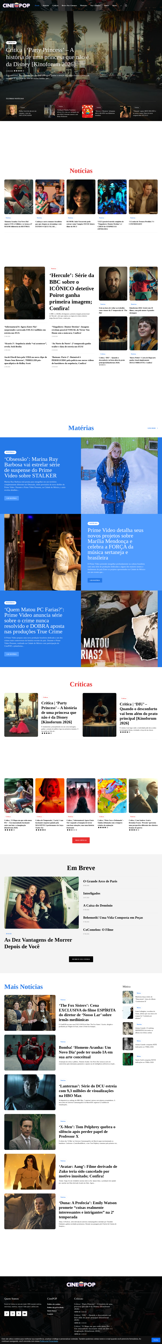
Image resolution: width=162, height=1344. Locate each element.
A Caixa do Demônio (98, 905)
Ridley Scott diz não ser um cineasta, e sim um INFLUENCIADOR (27, 113)
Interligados (91, 893)
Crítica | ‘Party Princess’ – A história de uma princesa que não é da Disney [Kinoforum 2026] (47, 57)
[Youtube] (24, 1313)
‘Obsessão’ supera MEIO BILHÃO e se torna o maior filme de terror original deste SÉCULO (144, 113)
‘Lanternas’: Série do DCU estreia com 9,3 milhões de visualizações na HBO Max (88, 1091)
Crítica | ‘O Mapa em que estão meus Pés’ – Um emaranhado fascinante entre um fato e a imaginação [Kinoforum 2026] (93, 1328)
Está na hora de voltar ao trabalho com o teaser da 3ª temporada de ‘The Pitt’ (113, 310)
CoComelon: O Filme (98, 929)
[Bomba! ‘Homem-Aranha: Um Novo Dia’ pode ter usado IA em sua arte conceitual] (30, 1053)
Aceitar (156, 1340)
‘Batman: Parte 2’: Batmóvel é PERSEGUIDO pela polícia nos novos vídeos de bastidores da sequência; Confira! (73, 360)
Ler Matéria (12, 498)
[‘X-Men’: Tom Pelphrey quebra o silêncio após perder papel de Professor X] (30, 1132)
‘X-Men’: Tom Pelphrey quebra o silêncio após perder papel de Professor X (87, 1132)
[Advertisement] (70, 136)
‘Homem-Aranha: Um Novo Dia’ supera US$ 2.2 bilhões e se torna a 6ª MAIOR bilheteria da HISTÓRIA (18, 224)
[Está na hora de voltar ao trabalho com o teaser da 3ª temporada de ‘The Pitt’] (113, 284)
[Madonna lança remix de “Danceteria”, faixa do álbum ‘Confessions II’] (128, 997)
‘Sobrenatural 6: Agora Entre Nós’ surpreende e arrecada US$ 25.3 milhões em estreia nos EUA (25, 330)
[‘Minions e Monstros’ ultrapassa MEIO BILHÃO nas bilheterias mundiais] (87, 111)
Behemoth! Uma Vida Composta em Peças (113, 917)
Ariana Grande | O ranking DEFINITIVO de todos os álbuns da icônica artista (144, 1030)
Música (139, 993)
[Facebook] (6, 1313)
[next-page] (82, 64)
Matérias (134, 304)
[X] (18, 1313)
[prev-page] (76, 64)
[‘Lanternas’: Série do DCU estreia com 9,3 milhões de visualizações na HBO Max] (30, 1092)
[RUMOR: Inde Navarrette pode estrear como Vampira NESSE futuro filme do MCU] (81, 196)
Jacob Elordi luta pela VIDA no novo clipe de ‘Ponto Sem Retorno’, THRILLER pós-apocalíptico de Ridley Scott (25, 360)
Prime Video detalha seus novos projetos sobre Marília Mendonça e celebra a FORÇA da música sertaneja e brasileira (115, 544)
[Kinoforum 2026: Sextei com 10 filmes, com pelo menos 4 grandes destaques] (143, 284)
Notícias (22, 107)
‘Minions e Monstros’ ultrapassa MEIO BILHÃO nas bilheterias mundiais (105, 113)
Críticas (11, 42)
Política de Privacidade (49, 1341)
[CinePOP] (16, 5)
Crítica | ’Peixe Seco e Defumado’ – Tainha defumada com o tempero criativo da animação (111, 822)
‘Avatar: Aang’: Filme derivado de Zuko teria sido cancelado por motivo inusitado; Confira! (88, 1171)
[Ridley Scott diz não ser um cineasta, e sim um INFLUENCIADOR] (11, 111)
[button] (126, 5)
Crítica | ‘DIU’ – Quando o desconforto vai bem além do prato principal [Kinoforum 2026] (112, 360)
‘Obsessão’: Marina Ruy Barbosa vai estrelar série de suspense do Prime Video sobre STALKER (32, 467)
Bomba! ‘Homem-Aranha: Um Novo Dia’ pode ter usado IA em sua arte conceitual (86, 1052)
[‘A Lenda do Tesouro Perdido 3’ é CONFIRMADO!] (143, 196)
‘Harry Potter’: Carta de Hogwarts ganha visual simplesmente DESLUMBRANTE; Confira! (142, 360)
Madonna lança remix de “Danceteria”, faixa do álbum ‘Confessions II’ (145, 999)
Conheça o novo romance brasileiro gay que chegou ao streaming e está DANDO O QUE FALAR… (48, 224)
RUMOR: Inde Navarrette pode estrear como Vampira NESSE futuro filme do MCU (81, 224)
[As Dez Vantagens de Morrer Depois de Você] (41, 903)
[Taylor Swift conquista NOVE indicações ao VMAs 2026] (128, 1059)
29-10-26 (8, 934)
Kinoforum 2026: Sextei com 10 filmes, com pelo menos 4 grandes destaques (141, 310)
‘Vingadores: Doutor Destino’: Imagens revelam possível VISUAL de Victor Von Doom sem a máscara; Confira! (70, 330)
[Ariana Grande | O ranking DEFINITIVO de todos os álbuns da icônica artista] (128, 1028)
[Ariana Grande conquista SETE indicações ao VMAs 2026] (128, 1044)
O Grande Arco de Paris (100, 881)
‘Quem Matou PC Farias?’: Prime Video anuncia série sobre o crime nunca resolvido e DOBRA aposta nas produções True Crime (34, 620)
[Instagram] (12, 1313)
